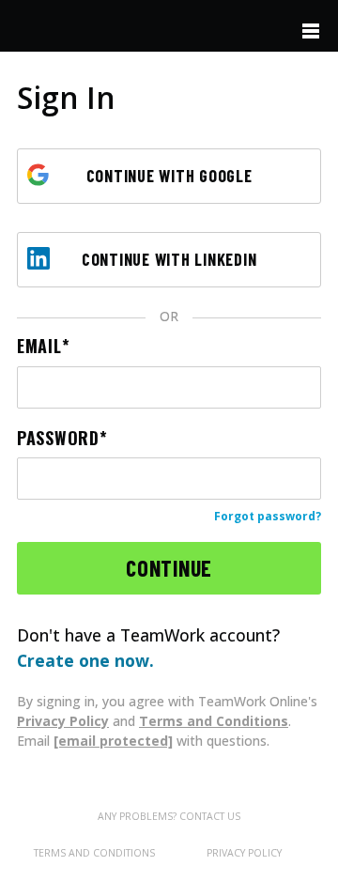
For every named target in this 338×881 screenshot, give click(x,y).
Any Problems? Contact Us (169, 816)
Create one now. (85, 660)
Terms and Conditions (213, 721)
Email (39, 346)
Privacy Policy (63, 721)
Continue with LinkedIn (169, 259)
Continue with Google (169, 175)
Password (58, 438)
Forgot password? (267, 516)
